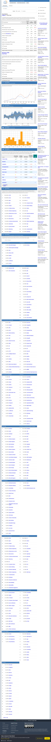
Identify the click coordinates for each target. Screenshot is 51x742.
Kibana (28, 654)
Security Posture (12, 530)
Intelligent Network (12, 353)
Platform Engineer (12, 449)
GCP (27, 294)
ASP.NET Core (29, 449)
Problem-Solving (12, 208)
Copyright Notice (14, 725)
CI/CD (10, 195)
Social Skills (29, 376)
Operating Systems (24, 480)
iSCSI (10, 330)
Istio (27, 644)
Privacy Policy (13, 727)
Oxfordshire (4, 182)
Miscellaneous (8, 33)
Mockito (10, 400)
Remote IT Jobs (5, 726)
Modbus (10, 358)
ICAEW (10, 618)
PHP (27, 569)
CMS (9, 250)
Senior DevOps (11, 467)
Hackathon (11, 509)
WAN (10, 343)
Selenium (10, 413)
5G (9, 348)
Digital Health (29, 405)
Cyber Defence (11, 520)
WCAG (28, 608)
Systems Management (24, 631)
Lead (10, 436)
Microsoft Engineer (12, 478)
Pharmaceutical (29, 384)
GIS (27, 348)
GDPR (27, 600)
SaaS (27, 223)
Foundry (10, 693)
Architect (10, 428)
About (28, 2)
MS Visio (28, 245)
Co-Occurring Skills (43, 18)
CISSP (10, 610)
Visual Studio (11, 415)
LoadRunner (11, 410)
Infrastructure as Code (13, 213)
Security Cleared (11, 226)
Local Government (30, 392)
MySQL (28, 332)
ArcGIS (10, 258)
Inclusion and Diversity (30, 397)
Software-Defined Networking (14, 366)
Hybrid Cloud (11, 493)
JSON (27, 475)
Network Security (12, 340)
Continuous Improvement (13, 221)
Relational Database (30, 335)
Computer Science (12, 564)
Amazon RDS (29, 345)
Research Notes (5, 728)
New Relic (10, 706)
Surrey (3, 174)
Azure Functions (29, 286)
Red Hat (10, 672)
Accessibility (29, 592)
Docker (28, 218)
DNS (9, 327)
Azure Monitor (29, 304)
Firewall (10, 325)
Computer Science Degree (13, 600)
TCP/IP (10, 369)
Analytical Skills (29, 382)
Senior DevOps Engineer (13, 470)
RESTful (28, 433)
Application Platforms (6, 242)
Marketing (28, 413)
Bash (27, 559)
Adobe (10, 688)
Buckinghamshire (5, 166)
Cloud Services (23, 265)
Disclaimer (13, 732)
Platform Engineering (30, 221)
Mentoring (11, 229)
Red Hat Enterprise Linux (31, 488)
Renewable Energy (12, 522)
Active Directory (11, 636)
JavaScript (28, 556)
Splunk (10, 698)
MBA (9, 626)
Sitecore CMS (11, 252)
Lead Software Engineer (13, 457)
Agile (10, 200)
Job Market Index (13, 2)
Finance (28, 379)
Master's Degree (11, 605)
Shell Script (28, 572)
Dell (9, 680)
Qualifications (5, 590)
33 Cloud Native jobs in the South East (43, 24)
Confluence (11, 260)
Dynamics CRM (11, 268)
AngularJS (28, 444)
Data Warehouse (29, 364)
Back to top (6, 717)
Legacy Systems (11, 512)
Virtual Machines (12, 641)
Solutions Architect (12, 454)
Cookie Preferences (14, 730)
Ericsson (10, 703)
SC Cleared (11, 597)
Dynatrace (10, 675)
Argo (27, 639)
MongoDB (28, 338)
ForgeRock (11, 667)
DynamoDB (28, 340)
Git (9, 376)
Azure (10, 197)
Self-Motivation (11, 498)
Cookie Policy (13, 728)
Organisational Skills (30, 402)
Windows (28, 485)
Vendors (4, 662)
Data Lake (28, 361)
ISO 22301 (28, 618)
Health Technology (30, 410)
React (27, 441)
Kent (3, 177)
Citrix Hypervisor (12, 639)
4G (9, 345)
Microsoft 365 (29, 281)
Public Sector (29, 395)
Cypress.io (10, 387)
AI (9, 561)
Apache (10, 255)
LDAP (27, 462)
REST (27, 436)
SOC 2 (28, 615)
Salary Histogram (43, 13)
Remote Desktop (12, 332)
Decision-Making (29, 205)
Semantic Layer (29, 343)
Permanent (5, 5)
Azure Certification (12, 602)
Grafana (28, 641)
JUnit (10, 397)
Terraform (28, 197)
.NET (27, 226)
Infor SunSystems (12, 270)
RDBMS (28, 369)
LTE (9, 356)
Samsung (10, 711)
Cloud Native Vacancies (21, 2)
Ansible (28, 652)
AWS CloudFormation (30, 299)
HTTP (10, 351)
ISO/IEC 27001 (29, 610)
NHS (9, 495)
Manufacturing (29, 400)
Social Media (11, 488)
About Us (4, 732)
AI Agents (10, 525)
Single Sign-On (29, 636)
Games (28, 408)
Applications (23, 242)
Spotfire (28, 356)
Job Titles (4, 426)
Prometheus (29, 649)
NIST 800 (28, 613)
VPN (9, 322)
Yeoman (10, 379)
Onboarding (11, 507)
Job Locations (42, 16)
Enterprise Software (12, 485)
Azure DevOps (29, 291)
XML (27, 478)
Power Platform (29, 317)
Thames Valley (4, 159)
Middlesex (4, 179)
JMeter (10, 389)
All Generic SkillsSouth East (5, 53)
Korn (27, 564)
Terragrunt (11, 402)
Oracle (10, 677)
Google (10, 685)
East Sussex (4, 169)
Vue (27, 454)
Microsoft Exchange (12, 245)
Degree (10, 231)
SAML (27, 467)
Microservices (11, 218)
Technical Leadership (30, 213)
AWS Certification (12, 623)
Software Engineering (12, 210)
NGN (9, 361)
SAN (9, 335)
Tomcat (10, 263)
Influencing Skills (29, 389)
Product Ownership (12, 490)
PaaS (27, 283)
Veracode (10, 714)
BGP (9, 338)
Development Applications (7, 374)
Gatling (10, 405)
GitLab (10, 382)
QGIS (27, 353)
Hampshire (4, 164)
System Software (6, 631)
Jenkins (10, 384)
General (22, 374)
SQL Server (28, 216)
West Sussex (4, 172)
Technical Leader (12, 459)
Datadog (28, 312)
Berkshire (4, 161)
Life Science (11, 515)
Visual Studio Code (12, 392)
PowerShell (28, 548)
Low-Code (10, 528)
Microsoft (10, 216)
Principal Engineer (12, 462)
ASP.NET (28, 446)
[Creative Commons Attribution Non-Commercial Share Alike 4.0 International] (36, 726)
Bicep (27, 551)
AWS (27, 270)
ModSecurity (29, 459)
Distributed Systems (12, 482)
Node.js (28, 470)
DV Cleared (11, 608)
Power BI (28, 351)
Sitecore (10, 690)
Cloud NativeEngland (5, 185)
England (4, 15)
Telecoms (28, 423)
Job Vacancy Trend (43, 7)
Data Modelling (11, 582)
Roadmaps (28, 231)
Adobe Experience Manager (13, 247)
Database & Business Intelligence (26, 320)
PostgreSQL (29, 325)
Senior (10, 431)
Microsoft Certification (13, 615)
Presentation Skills (30, 418)
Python (28, 208)
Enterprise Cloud (12, 501)
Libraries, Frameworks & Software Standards (28, 426)
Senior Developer (12, 465)
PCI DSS (28, 597)
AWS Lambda (29, 309)
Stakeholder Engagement (13, 587)
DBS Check (11, 621)
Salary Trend (42, 10)
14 (35, 159)
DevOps (10, 205)
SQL (27, 210)
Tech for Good (29, 421)
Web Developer (11, 444)
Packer (28, 659)
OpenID (28, 465)
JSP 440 (28, 621)
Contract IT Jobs (6, 725)
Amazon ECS (29, 296)
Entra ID (28, 275)
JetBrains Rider (11, 408)
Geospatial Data (29, 330)
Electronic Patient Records (31, 366)
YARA (10, 533)
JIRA (9, 395)
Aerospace (28, 387)
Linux (27, 482)
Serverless (28, 278)
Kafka (27, 472)
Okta (10, 669)
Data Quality (29, 605)
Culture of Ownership (12, 517)
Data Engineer (11, 446)
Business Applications (6, 265)
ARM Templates (29, 457)
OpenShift (28, 307)
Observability (11, 585)
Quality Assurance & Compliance (26, 590)
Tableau (28, 358)
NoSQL (28, 327)
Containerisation (29, 229)
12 (35, 161)
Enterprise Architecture (13, 579)
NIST (27, 595)
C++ (27, 561)
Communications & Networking (8, 320)
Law (27, 415)
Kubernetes (11, 223)
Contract (10, 5)
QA (27, 602)
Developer (10, 433)
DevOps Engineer (12, 441)
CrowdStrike (11, 701)
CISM (10, 613)
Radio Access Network (13, 364)
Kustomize (28, 646)
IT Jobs (4, 723)
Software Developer (12, 472)
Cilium (28, 657)
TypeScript (28, 553)
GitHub (28, 315)
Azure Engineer (11, 475)
